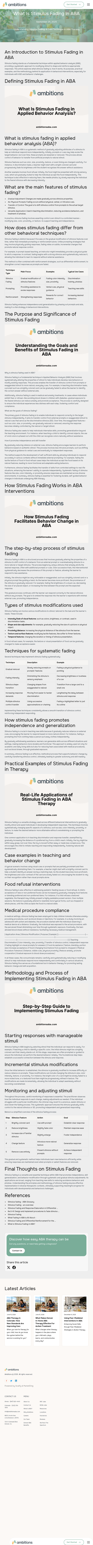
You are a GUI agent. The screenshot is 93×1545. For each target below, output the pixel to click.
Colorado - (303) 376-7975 (11, 1407)
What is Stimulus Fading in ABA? (21, 1224)
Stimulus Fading (14, 1214)
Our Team (27, 1419)
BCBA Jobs (43, 1405)
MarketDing (28, 1386)
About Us (26, 1402)
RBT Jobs (43, 1402)
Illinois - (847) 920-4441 (12, 1401)
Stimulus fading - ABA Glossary (21, 1202)
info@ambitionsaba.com (12, 1412)
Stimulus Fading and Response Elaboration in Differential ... (33, 1208)
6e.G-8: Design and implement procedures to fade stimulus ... (33, 1211)
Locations (43, 1412)
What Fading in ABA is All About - (22, 1217)
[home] (14, 4)
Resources (43, 1409)
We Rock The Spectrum (44, 1424)
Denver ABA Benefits (27, 1424)
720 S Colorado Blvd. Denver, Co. (11, 1423)
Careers (26, 1416)
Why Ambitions (28, 1412)
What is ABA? (28, 1409)
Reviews (42, 1419)
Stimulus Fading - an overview (20, 1205)
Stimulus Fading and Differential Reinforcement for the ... (32, 1221)
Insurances (43, 1416)
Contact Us (17, 1250)
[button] (88, 4)
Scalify (18, 1386)
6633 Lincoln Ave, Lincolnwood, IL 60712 (12, 1417)
